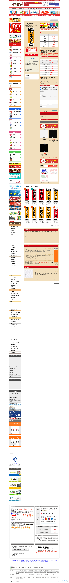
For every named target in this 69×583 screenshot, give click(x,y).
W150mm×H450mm (48, 250)
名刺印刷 (21, 577)
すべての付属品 (55, 231)
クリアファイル (18, 574)
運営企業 (15, 391)
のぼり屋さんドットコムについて (15, 379)
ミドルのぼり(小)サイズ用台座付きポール (53, 140)
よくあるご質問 (39, 8)
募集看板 (44, 570)
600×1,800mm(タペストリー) (47, 74)
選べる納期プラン (14, 364)
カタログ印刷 (37, 577)
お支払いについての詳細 (40, 534)
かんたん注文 (14, 8)
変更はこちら (43, 119)
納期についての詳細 (15, 513)
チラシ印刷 (32, 577)
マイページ (46, 561)
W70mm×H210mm (35, 251)
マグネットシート (33, 571)
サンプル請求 (48, 8)
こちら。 (21, 555)
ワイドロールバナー (24, 571)
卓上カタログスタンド (52, 572)
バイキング (27, 77)
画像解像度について (12, 372)
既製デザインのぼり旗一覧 (25, 560)
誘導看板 (47, 570)
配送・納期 (27, 561)
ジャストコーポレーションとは (13, 393)
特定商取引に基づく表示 (13, 397)
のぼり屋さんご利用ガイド (15, 355)
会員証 (48, 572)
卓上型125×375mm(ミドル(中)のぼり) (48, 68)
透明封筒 (32, 574)
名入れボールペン (52, 571)
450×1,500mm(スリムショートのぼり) (48, 62)
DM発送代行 (18, 581)
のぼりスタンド (26, 570)
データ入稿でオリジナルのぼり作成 (35, 560)
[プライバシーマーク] (15, 462)
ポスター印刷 (41, 577)
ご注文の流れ (23, 561)
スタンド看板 (51, 570)
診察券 (45, 572)
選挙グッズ (37, 570)
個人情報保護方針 (12, 399)
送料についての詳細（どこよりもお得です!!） (18, 520)
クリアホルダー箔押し (21, 572)
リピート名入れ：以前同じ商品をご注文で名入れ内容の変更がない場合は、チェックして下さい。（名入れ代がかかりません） (48, 92)
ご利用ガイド (22, 8)
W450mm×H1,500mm (40, 250)
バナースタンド (56, 570)
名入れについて (52, 85)
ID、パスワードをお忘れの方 (51, 2)
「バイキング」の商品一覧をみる (54, 225)
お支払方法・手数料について (13, 368)
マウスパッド (31, 572)
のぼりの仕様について (31, 54)
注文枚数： (42, 165)
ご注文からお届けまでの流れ (13, 359)
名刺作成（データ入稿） (26, 577)
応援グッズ (33, 570)
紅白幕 (29, 571)
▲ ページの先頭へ (56, 283)
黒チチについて (48, 119)
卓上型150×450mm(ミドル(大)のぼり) (48, 66)
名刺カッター (50, 574)
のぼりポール (21, 570)
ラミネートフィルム (24, 574)
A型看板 (40, 570)
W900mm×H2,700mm (41, 251)
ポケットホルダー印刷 (52, 577)
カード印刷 (41, 572)
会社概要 (10, 395)
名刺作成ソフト (55, 574)
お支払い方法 (32, 561)
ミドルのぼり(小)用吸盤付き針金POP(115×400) (44, 154)
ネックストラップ (36, 572)
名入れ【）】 (44, 85)
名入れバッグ (27, 572)
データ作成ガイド (31, 8)
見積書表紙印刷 (46, 577)
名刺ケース (42, 574)
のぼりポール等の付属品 (47, 48)
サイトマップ (11, 376)
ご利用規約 (11, 401)
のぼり (17, 570)
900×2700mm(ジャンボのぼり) (47, 64)
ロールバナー (18, 571)
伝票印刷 (21, 578)
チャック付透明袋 (37, 574)
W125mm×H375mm (28, 251)
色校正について (11, 370)
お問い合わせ (56, 8)
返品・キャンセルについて (13, 374)
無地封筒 (29, 574)
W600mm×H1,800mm (32, 250)
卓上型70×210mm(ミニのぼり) (47, 72)
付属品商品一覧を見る (37, 263)
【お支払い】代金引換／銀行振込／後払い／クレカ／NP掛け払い (51, 0)
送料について (14, 366)
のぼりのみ (44, 139)
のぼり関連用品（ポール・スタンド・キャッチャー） (49, 560)
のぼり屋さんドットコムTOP (16, 560)
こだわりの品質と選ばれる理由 (14, 387)
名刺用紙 (46, 574)
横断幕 (30, 570)
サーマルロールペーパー (39, 571)
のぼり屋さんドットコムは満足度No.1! (13, 382)
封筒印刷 (17, 577)
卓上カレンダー (46, 571)
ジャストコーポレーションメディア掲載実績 (13, 385)
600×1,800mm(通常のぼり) (46, 60)
